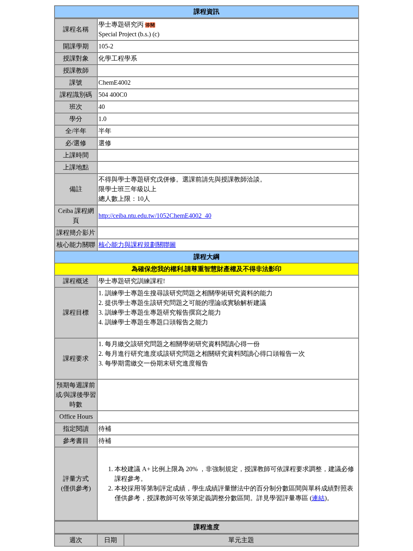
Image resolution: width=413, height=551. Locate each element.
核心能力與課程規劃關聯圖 (137, 244)
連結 (318, 498)
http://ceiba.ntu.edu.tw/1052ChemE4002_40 (154, 215)
